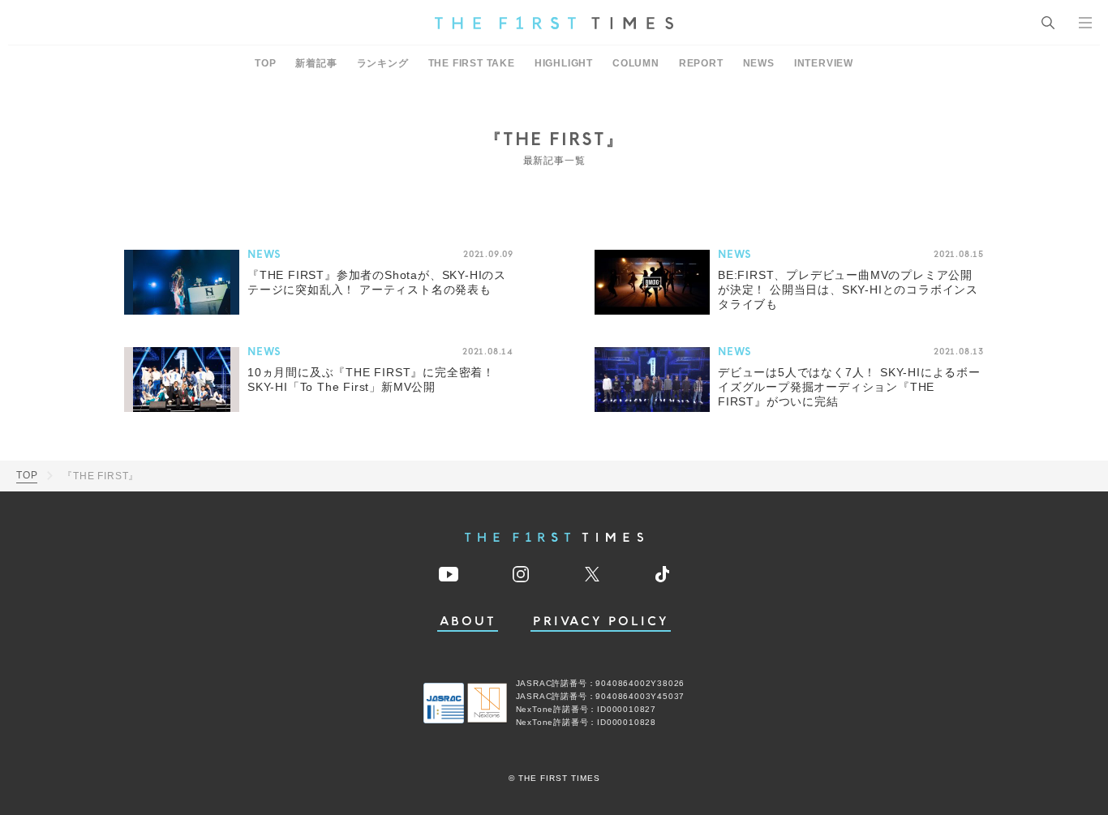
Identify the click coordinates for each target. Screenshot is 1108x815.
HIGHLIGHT (564, 63)
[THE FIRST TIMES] (554, 22)
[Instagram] (521, 574)
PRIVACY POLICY (600, 621)
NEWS (759, 63)
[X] (592, 574)
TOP (265, 63)
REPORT (701, 63)
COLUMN (635, 63)
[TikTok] (662, 574)
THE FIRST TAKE (471, 63)
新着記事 (316, 63)
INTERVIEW (823, 63)
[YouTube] (448, 574)
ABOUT (468, 621)
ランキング (383, 63)
